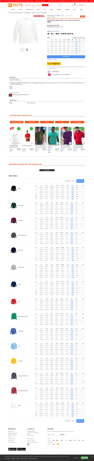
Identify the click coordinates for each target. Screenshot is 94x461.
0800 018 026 (30, 438)
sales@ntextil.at (30, 435)
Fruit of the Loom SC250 (14, 79)
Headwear (59, 9)
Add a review (47, 170)
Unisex (62, 122)
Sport (75, 9)
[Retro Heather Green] (67, 33)
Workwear (67, 9)
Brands (13, 9)
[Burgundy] (69, 33)
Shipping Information (30, 5)
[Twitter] (80, 60)
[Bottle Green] (65, 33)
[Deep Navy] (57, 33)
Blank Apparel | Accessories (17, 122)
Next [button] (28, 32)
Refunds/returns (11, 438)
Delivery (10, 436)
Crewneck (47, 122)
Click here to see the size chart (78, 37)
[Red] (62, 33)
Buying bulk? (55, 71)
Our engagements (12, 442)
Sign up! (63, 434)
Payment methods (12, 435)
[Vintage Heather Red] (70, 33)
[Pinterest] (82, 60)
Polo (45, 9)
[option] (27, 31)
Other (81, 9)
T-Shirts (20, 9)
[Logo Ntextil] (16, 5)
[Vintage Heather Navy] (72, 33)
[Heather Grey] (53, 33)
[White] (50, 33)
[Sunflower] (55, 33)
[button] (72, 5)
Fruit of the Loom (53, 20)
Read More (67, 456)
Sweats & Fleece (29, 9)
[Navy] (51, 33)
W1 (58, 25)
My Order (38, 5)
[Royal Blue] (58, 33)
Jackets (51, 9)
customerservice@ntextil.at (33, 432)
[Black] (48, 33)
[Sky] (60, 33)
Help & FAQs (11, 440)
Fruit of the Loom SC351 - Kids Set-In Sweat (20, 94)
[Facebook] (77, 60)
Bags (38, 9)
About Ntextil (11, 431)
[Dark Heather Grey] (63, 33)
